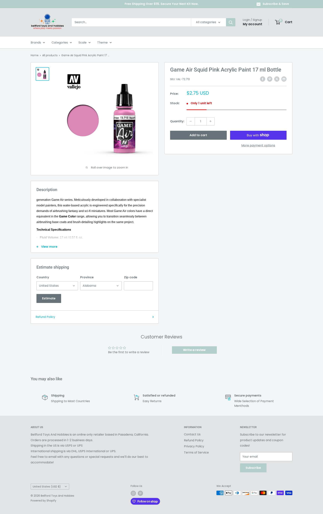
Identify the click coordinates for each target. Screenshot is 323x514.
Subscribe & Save (276, 4)
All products (50, 55)
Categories (60, 42)
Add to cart (198, 135)
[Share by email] (284, 79)
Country (42, 277)
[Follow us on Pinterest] (140, 493)
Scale (83, 42)
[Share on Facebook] (262, 79)
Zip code (130, 277)
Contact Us (192, 434)
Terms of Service (196, 452)
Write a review (194, 350)
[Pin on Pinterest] (269, 79)
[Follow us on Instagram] (133, 493)
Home (35, 55)
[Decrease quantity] (191, 121)
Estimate (49, 298)
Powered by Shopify (43, 500)
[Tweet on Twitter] (276, 79)
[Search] (230, 22)
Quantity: (177, 121)
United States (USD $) (47, 486)
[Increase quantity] (210, 121)
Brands (36, 42)
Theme (102, 42)
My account (252, 24)
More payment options (258, 145)
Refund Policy (45, 317)
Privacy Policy (194, 446)
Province (87, 277)
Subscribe (253, 468)
